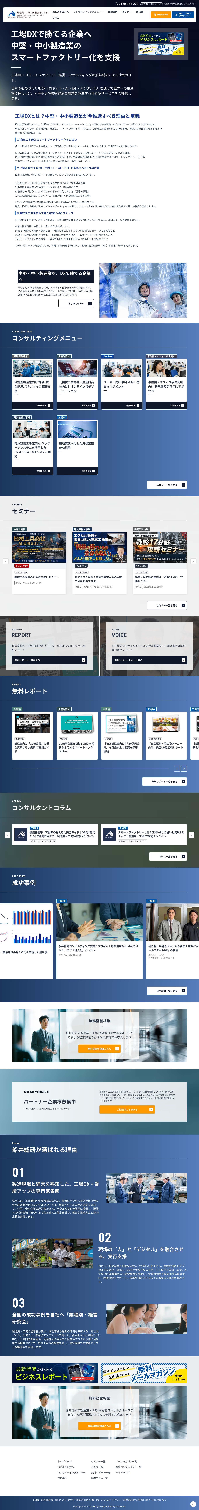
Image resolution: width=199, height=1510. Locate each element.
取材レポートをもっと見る (128, 660)
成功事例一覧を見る (166, 990)
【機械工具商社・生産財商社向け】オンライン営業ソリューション (76, 386)
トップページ (65, 1461)
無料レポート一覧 (100, 1472)
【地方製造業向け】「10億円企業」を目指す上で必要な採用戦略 (122, 747)
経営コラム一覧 (99, 1478)
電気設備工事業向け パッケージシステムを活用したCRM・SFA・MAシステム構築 (32, 449)
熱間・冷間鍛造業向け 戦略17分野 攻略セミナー (159, 579)
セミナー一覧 (98, 1461)
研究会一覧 (97, 1467)
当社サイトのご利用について (155, 1500)
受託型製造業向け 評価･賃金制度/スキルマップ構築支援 (32, 386)
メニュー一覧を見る (166, 485)
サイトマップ (123, 1472)
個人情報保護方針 (47, 1500)
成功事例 (62, 1478)
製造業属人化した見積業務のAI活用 (76, 445)
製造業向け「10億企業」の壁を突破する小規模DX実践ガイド (31, 747)
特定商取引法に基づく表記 (85, 1500)
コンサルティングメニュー (72, 1472)
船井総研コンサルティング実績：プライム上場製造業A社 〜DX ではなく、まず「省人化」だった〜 (98, 948)
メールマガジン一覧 (126, 1461)
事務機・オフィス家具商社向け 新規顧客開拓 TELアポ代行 (166, 386)
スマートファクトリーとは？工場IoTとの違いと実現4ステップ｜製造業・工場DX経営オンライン (151, 834)
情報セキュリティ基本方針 (64, 1500)
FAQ (97, 1500)
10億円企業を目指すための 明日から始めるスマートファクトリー (76, 747)
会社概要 (36, 1500)
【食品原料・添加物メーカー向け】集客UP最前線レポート (165, 745)
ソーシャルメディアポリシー (111, 1500)
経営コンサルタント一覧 (128, 1467)
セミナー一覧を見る (166, 605)
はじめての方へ (76, 303)
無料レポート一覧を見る (27, 660)
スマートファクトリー (138, 841)
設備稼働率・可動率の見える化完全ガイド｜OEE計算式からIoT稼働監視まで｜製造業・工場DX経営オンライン (62, 834)
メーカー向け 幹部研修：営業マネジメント (121, 384)
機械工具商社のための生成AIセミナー (36, 577)
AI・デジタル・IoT (48, 841)
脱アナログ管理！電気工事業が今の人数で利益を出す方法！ (98, 579)
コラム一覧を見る (168, 856)
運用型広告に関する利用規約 (133, 1500)
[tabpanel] (32, 733)
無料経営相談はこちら (99, 1048)
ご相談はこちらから (127, 1109)
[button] (88, 12)
